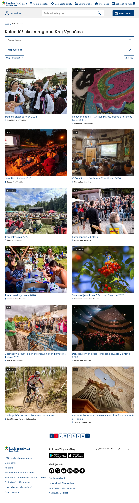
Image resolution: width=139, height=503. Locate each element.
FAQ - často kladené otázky (18, 458)
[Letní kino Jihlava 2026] (36, 152)
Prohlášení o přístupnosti (17, 482)
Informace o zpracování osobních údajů (25, 477)
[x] (57, 470)
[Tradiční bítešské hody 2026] (36, 91)
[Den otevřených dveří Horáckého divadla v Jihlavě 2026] (103, 328)
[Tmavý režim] (135, 3)
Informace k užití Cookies (62, 487)
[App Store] (76, 455)
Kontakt (9, 467)
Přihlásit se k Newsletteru (62, 483)
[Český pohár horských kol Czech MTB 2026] (36, 390)
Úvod (7, 24)
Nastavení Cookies (58, 492)
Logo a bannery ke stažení (18, 487)
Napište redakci (57, 478)
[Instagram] (70, 470)
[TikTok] (82, 470)
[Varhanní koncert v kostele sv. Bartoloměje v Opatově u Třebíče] (103, 390)
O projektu (10, 462)
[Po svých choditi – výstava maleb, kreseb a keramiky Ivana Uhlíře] (103, 91)
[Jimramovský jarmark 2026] (36, 269)
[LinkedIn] (76, 470)
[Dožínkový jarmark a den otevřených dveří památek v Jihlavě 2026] (36, 328)
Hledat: (45, 11)
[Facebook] (51, 470)
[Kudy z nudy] (14, 4)
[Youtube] (64, 470)
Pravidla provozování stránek (19, 472)
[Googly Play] (58, 455)
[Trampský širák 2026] (36, 211)
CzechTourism (12, 492)
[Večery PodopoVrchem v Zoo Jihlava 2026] (103, 152)
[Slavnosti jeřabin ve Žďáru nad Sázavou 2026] (103, 269)
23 (83, 435)
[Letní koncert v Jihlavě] (103, 211)
